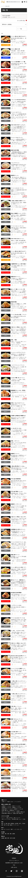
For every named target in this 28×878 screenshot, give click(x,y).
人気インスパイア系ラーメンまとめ (8, 811)
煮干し (20, 823)
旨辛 (5, 825)
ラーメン (3, 817)
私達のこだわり (10, 801)
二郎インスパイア (16, 817)
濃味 (11, 833)
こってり (15, 829)
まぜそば (10, 817)
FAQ (14, 865)
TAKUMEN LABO (15, 819)
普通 (11, 829)
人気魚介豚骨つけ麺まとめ (6, 813)
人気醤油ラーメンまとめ (6, 806)
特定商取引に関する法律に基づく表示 (14, 862)
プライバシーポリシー (14, 860)
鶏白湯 (23, 823)
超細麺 (2, 838)
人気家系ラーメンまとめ (18, 808)
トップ (2, 6)
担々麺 (7, 825)
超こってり (20, 829)
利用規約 (14, 858)
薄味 (6, 833)
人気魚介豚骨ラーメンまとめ (7, 808)
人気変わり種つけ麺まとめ (18, 813)
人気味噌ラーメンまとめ (6, 807)
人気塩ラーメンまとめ (16, 806)
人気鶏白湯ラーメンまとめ (14, 810)
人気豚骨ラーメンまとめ (16, 807)
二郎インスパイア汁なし (6, 819)
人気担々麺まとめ (4, 810)
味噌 (6, 823)
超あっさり (3, 829)
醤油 (2, 823)
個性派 (11, 825)
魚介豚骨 (16, 823)
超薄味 (2, 833)
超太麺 (13, 838)
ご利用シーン (4, 801)
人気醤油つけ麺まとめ (20, 811)
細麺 (6, 838)
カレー (20, 819)
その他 (24, 819)
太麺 (11, 838)
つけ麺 (7, 817)
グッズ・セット (16, 825)
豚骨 (9, 823)
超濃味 (13, 833)
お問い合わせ (14, 867)
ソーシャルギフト (17, 801)
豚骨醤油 (12, 823)
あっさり (8, 829)
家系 (2, 825)
